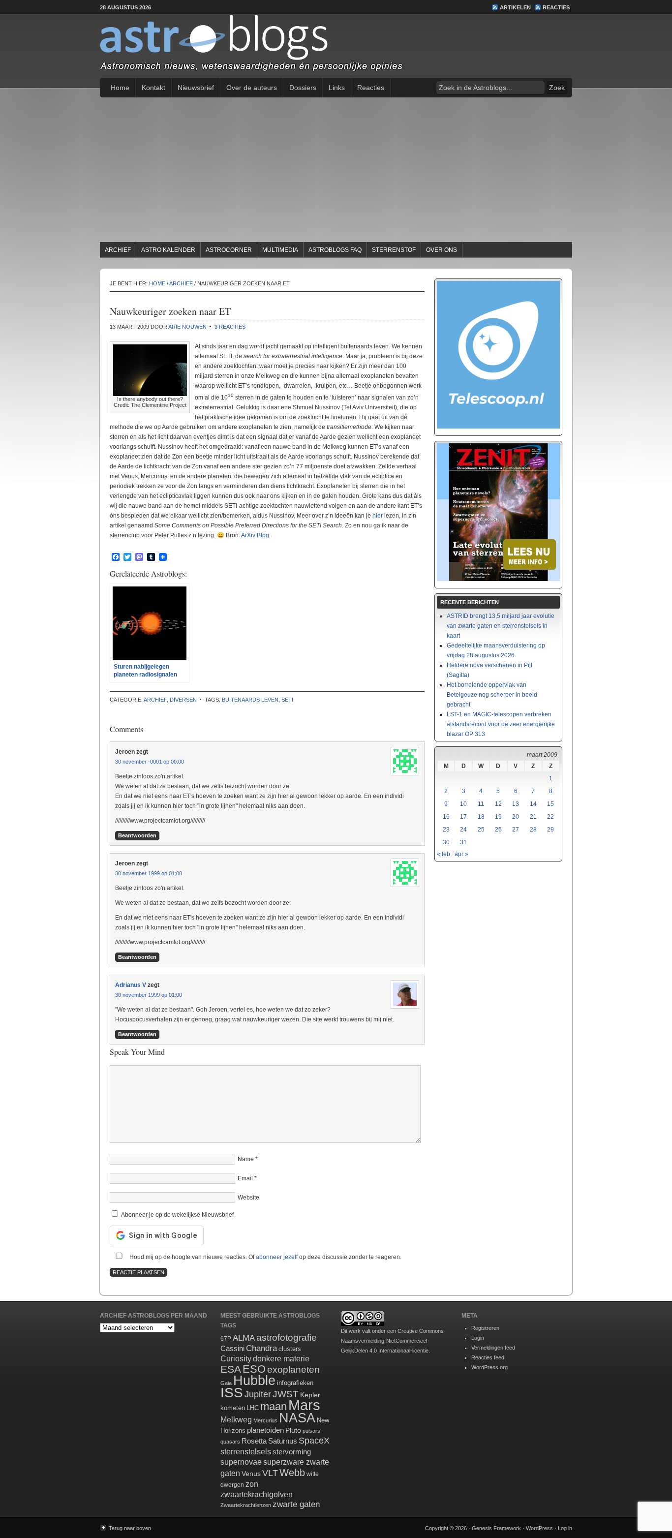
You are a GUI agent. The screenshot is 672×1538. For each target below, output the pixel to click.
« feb (443, 854)
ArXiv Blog (255, 535)
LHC (252, 1408)
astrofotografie (286, 1337)
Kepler (310, 1395)
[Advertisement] (336, 171)
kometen (232, 1408)
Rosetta (254, 1441)
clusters (289, 1349)
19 (498, 816)
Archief (118, 249)
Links (337, 88)
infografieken (295, 1382)
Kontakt (153, 88)
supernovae (241, 1462)
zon (251, 1483)
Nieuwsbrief (196, 88)
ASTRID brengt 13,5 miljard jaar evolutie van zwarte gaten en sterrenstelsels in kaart (500, 626)
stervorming (292, 1451)
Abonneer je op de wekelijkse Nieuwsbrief (177, 1214)
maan (273, 1406)
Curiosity (235, 1358)
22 (550, 816)
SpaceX (314, 1441)
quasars (230, 1442)
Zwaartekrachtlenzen (245, 1505)
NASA (297, 1418)
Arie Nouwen (187, 327)
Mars (304, 1405)
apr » (461, 854)
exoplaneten (293, 1369)
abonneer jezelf (277, 1257)
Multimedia (280, 249)
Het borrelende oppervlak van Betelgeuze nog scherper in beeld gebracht (492, 694)
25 (481, 829)
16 (446, 816)
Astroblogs (336, 46)
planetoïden (265, 1430)
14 (533, 803)
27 (515, 829)
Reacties (556, 7)
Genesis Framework (496, 1528)
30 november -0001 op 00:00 (149, 762)
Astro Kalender (168, 249)
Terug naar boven (130, 1528)
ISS (231, 1392)
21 (533, 816)
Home (120, 88)
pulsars (311, 1431)
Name (246, 1159)
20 (515, 816)
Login (477, 1338)
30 (446, 842)
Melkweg (236, 1419)
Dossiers (302, 88)
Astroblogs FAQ (335, 249)
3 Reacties (229, 327)
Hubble (254, 1380)
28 (533, 829)
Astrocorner (229, 249)
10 (463, 803)
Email (245, 1178)
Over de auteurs (251, 88)
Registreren (485, 1328)
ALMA (244, 1338)
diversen (183, 700)
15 (550, 803)
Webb (292, 1472)
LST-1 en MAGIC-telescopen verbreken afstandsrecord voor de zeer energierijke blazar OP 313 (501, 724)
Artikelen (515, 7)
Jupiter (257, 1394)
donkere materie (281, 1358)
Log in (565, 1528)
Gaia (226, 1383)
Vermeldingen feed (493, 1348)
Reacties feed (487, 1357)
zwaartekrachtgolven (256, 1494)
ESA (230, 1369)
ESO (254, 1369)
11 (481, 803)
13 (515, 803)
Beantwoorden (137, 835)
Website (248, 1197)
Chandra (261, 1348)
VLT (270, 1473)
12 (498, 803)
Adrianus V (130, 985)
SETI (287, 700)
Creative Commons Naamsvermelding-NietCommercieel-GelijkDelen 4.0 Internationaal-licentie (392, 1340)
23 (446, 829)
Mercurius (265, 1420)
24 (463, 829)
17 (463, 816)
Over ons (441, 249)
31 (463, 842)
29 (550, 829)
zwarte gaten (296, 1504)
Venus (251, 1473)
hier (377, 515)
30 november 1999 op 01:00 (148, 873)
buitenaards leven (250, 700)
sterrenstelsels (245, 1451)
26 (498, 829)
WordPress (539, 1528)
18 (481, 816)
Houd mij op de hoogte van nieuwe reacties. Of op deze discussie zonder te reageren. (264, 1257)
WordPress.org (489, 1367)
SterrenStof (394, 249)
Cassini (232, 1348)
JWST (286, 1394)
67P (225, 1338)
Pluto (293, 1430)
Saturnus (282, 1441)
